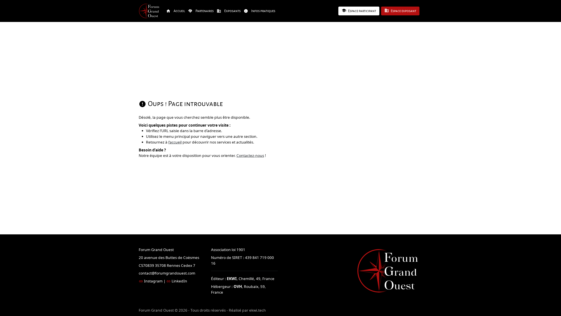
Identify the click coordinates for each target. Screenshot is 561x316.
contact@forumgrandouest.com (167, 273)
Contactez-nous (250, 155)
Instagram (153, 281)
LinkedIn (179, 281)
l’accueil (175, 142)
